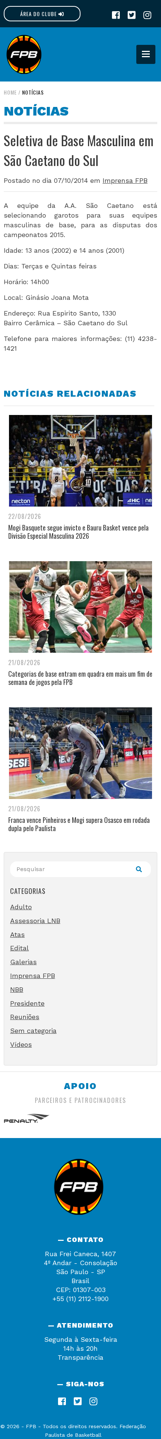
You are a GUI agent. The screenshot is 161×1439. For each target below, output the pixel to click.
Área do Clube (39, 14)
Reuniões (24, 1017)
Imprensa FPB (125, 180)
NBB (16, 989)
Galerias (23, 962)
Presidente (27, 1003)
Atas (17, 934)
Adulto (21, 907)
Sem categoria (33, 1030)
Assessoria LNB (35, 921)
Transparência (80, 1357)
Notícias (33, 92)
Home (10, 92)
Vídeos (21, 1044)
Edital (19, 948)
